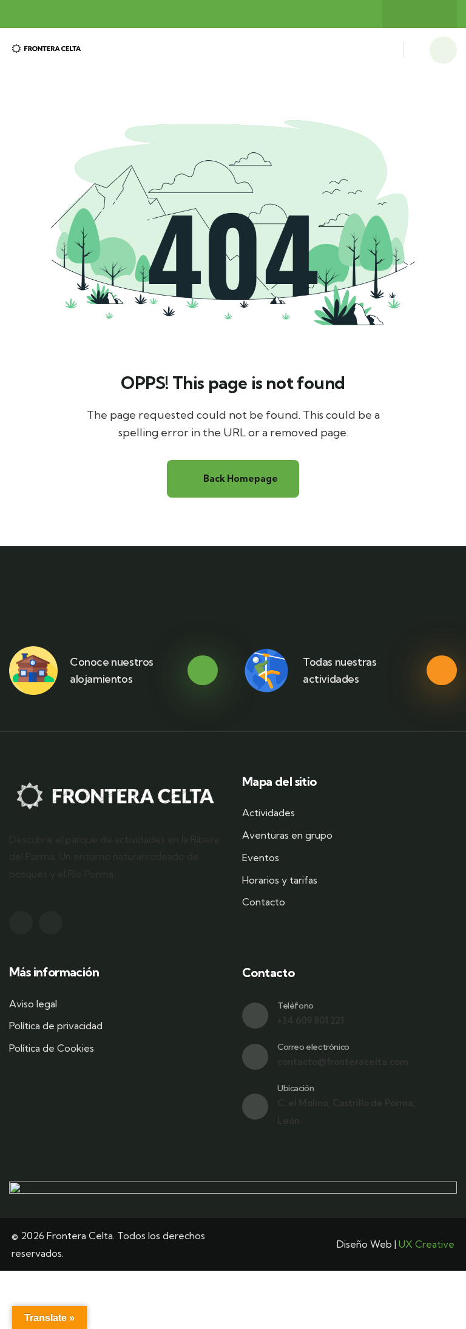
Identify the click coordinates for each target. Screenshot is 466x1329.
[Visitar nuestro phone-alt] (255, 1016)
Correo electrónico (313, 1046)
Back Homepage (239, 478)
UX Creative (426, 1244)
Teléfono (295, 1005)
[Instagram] (431, 14)
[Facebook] (408, 14)
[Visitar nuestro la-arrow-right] (203, 670)
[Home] (46, 50)
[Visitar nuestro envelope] (255, 1057)
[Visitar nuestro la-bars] (387, 53)
